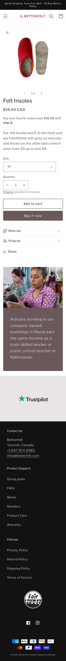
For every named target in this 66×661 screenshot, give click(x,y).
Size (6, 158)
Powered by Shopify (46, 655)
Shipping (8, 192)
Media (11, 497)
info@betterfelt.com (23, 455)
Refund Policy (17, 559)
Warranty (14, 524)
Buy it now (33, 216)
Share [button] (12, 251)
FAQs (11, 488)
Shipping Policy (18, 568)
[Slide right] (41, 93)
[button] (5, 16)
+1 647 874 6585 (21, 450)
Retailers (13, 506)
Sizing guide (16, 479)
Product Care (17, 515)
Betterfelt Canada (27, 655)
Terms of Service (19, 577)
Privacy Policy (17, 550)
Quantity (9, 176)
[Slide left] (24, 93)
